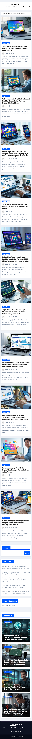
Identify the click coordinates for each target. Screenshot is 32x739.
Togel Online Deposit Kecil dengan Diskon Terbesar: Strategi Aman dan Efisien (15, 206)
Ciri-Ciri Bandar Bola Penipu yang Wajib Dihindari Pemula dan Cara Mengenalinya (14, 586)
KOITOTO (21, 737)
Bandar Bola (8, 622)
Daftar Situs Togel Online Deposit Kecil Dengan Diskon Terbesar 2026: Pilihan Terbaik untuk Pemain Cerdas (15, 259)
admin (6, 53)
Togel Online (6, 43)
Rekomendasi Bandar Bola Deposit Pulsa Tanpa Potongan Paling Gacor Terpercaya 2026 (15, 592)
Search (6, 548)
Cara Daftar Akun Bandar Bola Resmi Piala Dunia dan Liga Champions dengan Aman (16, 573)
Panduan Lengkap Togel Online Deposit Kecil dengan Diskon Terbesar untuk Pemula (16, 470)
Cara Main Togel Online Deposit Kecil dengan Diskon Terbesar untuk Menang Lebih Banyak (15, 523)
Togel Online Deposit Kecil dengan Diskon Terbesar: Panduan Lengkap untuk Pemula (15, 48)
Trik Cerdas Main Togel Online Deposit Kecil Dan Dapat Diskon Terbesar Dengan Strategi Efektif (16, 101)
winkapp (15, 4)
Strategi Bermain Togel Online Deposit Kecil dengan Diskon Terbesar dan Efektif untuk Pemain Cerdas (16, 365)
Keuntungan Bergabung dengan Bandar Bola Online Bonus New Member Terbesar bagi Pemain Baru (15, 579)
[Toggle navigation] (2, 6)
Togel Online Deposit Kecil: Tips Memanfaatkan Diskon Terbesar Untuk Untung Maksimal (13, 312)
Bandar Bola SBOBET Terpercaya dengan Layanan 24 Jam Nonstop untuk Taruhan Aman (15, 567)
